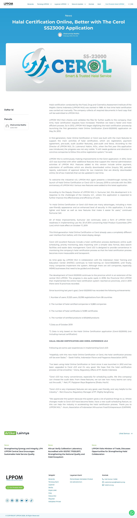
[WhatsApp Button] (132, 513)
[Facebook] (12, 500)
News (6, 445)
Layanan (52, 485)
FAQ (50, 493)
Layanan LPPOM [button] (61, 4)
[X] (26, 500)
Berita (51, 487)
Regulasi (52, 499)
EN (132, 4)
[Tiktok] (31, 500)
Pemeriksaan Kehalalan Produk (81, 479)
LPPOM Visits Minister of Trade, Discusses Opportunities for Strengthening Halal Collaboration (111, 451)
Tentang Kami (54, 482)
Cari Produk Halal (16, 487)
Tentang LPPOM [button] (43, 4)
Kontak (91, 4)
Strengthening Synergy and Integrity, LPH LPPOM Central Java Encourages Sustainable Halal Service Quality (23, 451)
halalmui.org (109, 485)
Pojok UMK (52, 490)
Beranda (30, 4)
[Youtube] (22, 500)
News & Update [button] (78, 4)
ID (129, 4)
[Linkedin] (17, 500)
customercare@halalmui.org (115, 482)
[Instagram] (7, 500)
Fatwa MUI (52, 496)
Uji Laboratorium (76, 482)
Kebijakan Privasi (55, 501)
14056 (115, 479)
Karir (99, 4)
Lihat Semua (124, 433)
